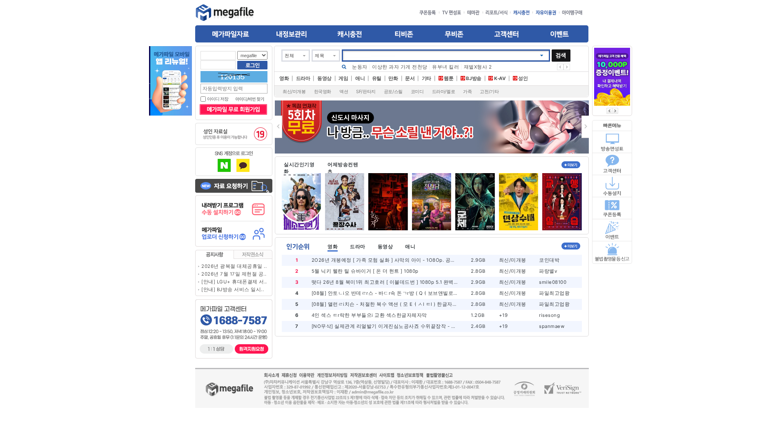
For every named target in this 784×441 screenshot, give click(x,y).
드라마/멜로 (443, 91)
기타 (426, 78)
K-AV (499, 78)
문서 (409, 78)
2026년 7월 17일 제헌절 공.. (233, 274)
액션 (343, 91)
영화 (284, 78)
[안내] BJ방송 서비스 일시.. (232, 289)
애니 (360, 78)
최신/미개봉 (294, 91)
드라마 (303, 78)
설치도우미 (612, 186)
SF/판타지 (366, 91)
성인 (522, 78)
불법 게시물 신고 (612, 253)
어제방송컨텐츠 (342, 167)
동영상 (324, 78)
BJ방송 (473, 78)
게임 (343, 78)
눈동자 (360, 67)
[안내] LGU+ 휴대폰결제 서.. (234, 282)
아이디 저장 (217, 99)
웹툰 (448, 78)
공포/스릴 (393, 91)
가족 (467, 91)
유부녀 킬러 (445, 67)
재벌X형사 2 (478, 67)
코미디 (417, 91)
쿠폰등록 (612, 208)
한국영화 (322, 91)
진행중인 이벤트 (612, 230)
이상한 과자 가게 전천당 (400, 67)
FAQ (612, 164)
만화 (393, 78)
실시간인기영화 (299, 167)
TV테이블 (612, 142)
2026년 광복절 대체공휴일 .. (234, 266)
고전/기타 (489, 91)
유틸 (376, 78)
